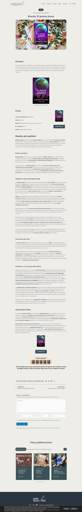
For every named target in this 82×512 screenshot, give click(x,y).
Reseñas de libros (44, 13)
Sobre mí (49, 3)
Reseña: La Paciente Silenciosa (38, 472)
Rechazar (74, 508)
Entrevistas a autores (22, 468)
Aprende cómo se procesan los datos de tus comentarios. (47, 428)
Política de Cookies (16, 510)
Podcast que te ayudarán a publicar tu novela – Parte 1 (38, 449)
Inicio (43, 3)
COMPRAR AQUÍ (59, 126)
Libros (55, 3)
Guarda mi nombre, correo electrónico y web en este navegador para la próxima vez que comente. (39, 420)
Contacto (65, 3)
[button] (46, 381)
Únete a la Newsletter (46, 505)
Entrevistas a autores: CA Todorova (21, 472)
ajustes (41, 510)
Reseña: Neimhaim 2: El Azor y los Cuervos (58, 472)
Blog (59, 3)
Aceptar (66, 508)
